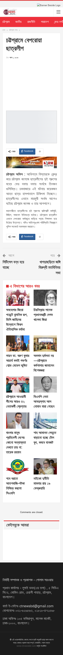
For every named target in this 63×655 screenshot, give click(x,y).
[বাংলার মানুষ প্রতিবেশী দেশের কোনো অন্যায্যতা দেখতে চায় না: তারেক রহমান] (17, 420)
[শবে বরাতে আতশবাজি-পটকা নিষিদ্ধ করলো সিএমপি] (17, 466)
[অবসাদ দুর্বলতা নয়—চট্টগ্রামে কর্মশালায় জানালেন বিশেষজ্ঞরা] (45, 343)
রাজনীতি (31, 22)
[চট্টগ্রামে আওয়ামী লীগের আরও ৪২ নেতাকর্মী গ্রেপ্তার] (17, 384)
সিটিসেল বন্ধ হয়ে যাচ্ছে (13, 264)
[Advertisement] (31, 84)
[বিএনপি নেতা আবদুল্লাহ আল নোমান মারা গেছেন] (45, 384)
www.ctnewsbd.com (27, 646)
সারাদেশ (45, 22)
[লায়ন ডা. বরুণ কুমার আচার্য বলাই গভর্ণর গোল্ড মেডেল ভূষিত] (17, 343)
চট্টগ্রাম (6, 22)
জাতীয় (18, 22)
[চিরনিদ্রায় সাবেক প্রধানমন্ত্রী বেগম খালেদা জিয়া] (45, 298)
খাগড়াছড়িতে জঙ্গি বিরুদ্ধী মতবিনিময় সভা (49, 267)
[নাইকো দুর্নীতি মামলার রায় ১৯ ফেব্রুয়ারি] (45, 466)
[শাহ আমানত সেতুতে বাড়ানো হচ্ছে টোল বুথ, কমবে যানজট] (45, 420)
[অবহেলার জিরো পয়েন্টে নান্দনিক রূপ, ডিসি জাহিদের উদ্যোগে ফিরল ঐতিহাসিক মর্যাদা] (17, 298)
